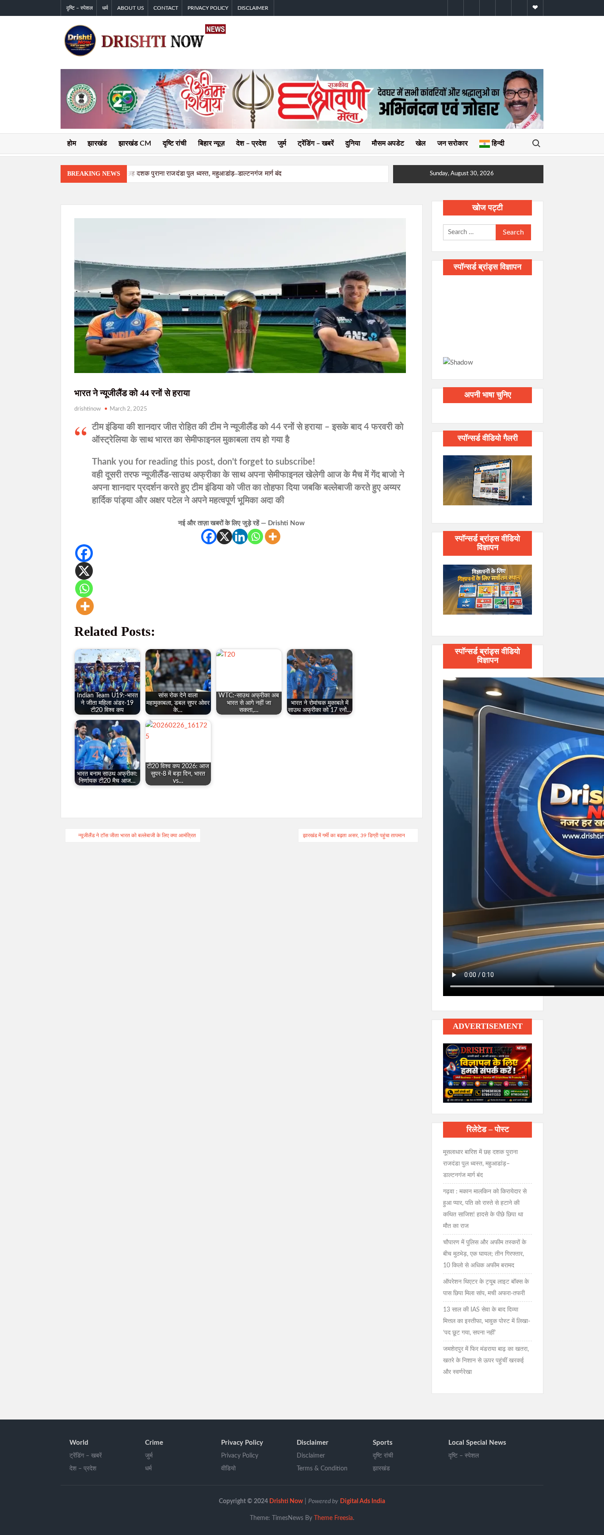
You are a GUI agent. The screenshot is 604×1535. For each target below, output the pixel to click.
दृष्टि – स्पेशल (79, 8)
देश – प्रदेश (251, 143)
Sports (383, 1442)
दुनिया (352, 143)
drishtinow (87, 409)
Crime (154, 1442)
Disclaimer (252, 8)
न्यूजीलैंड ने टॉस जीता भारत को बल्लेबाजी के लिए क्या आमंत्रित (137, 835)
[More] (272, 536)
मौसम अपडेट (388, 143)
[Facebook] (209, 536)
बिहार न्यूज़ (211, 143)
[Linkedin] (240, 536)
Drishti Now (286, 1501)
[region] (487, 326)
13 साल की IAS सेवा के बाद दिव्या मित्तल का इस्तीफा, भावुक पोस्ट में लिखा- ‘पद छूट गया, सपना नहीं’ (486, 1321)
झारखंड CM (135, 143)
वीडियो (228, 1469)
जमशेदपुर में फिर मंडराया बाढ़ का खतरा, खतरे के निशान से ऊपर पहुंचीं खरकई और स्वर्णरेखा (486, 1360)
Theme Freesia (333, 1518)
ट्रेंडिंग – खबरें (316, 143)
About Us (130, 8)
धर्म (105, 8)
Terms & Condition (322, 1469)
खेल (421, 143)
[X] (224, 536)
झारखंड (97, 143)
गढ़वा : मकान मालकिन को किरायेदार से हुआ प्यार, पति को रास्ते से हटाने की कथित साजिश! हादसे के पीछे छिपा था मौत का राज (485, 1209)
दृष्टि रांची (175, 143)
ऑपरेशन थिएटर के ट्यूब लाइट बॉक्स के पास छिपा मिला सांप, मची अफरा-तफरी (486, 1287)
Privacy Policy (207, 8)
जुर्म (282, 143)
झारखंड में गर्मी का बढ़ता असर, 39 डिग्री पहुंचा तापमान (354, 835)
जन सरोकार (452, 143)
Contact (165, 8)
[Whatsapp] (255, 536)
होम (71, 143)
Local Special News (477, 1442)
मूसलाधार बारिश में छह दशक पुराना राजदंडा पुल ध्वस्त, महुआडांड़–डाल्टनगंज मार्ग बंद (182, 173)
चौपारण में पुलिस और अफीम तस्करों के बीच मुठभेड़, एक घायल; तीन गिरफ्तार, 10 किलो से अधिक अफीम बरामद (484, 1254)
